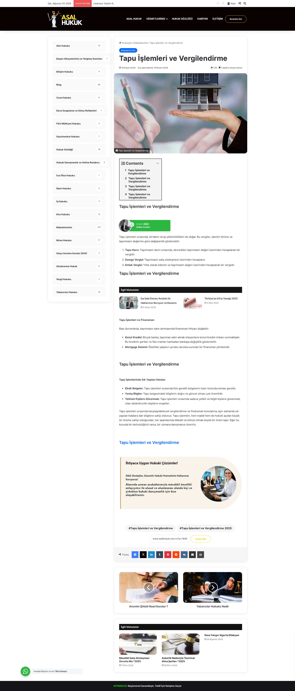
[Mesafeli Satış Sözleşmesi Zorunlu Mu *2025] (138, 644)
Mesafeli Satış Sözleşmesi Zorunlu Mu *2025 (134, 660)
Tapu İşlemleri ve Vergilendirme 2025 (206, 528)
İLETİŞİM (218, 18)
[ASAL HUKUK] (65, 18)
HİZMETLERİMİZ (155, 18)
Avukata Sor (236, 19)
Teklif (158, 686)
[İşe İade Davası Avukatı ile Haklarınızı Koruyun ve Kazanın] (128, 302)
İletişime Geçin (173, 686)
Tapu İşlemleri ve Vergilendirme (151, 528)
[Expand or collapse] (158, 163)
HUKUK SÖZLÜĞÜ (182, 18)
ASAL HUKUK (134, 18)
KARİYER (202, 18)
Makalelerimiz (141, 42)
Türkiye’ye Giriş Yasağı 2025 (221, 298)
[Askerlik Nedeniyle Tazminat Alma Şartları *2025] (180, 644)
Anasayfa (126, 42)
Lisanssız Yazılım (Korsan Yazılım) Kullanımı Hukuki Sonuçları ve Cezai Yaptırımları (136, 3)
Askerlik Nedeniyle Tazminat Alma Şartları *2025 (178, 660)
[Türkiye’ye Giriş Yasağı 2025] (192, 302)
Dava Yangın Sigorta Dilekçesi (222, 635)
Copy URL (200, 538)
